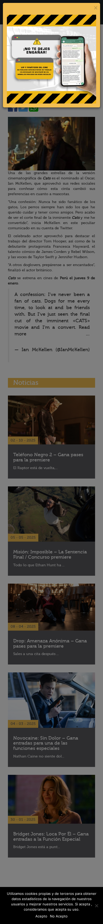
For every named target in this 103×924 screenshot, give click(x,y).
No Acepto (59, 916)
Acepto (41, 916)
